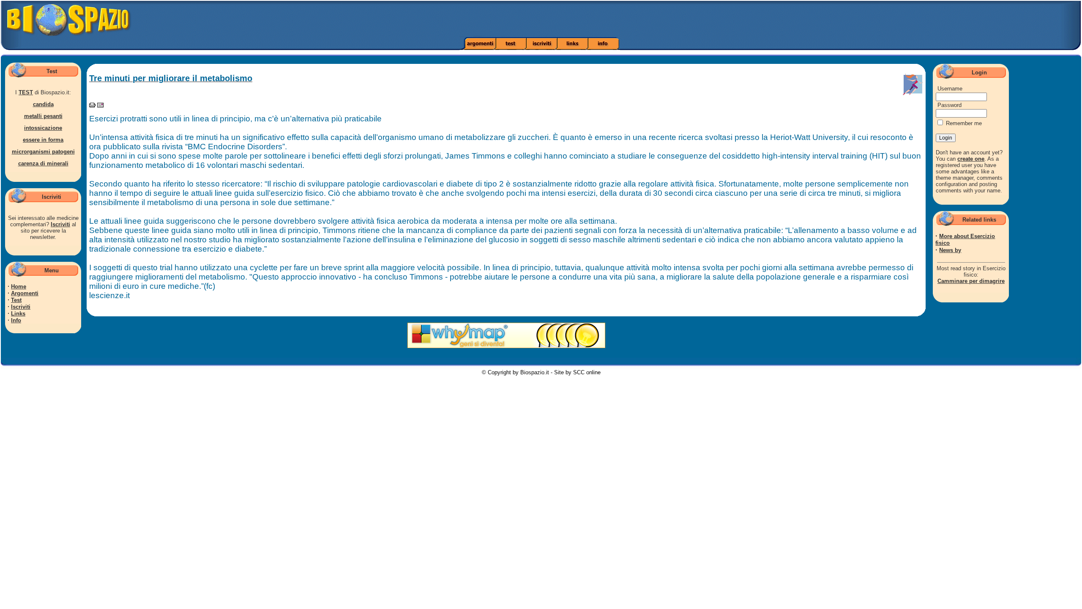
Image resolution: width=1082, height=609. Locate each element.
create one (970, 159)
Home (18, 286)
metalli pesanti (43, 116)
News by (950, 250)
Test (16, 300)
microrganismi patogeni (43, 151)
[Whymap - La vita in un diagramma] (506, 346)
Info (16, 320)
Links (18, 313)
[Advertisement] (762, 19)
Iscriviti (60, 224)
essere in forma (43, 140)
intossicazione (43, 128)
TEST (26, 92)
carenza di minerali (43, 163)
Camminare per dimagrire (971, 281)
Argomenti (24, 293)
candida (43, 104)
